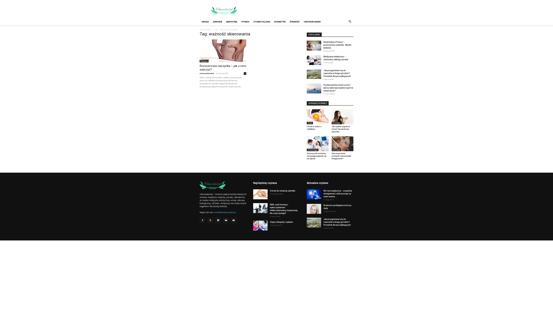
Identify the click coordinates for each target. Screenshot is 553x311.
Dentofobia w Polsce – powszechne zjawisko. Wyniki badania (337, 45)
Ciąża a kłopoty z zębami (281, 222)
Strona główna (205, 29)
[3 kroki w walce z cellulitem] (318, 116)
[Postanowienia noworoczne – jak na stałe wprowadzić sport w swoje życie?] (314, 88)
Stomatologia (261, 21)
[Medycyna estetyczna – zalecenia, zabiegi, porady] (314, 60)
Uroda (205, 21)
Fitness (245, 21)
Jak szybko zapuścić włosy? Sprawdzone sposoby (341, 129)
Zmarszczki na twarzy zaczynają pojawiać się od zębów (316, 156)
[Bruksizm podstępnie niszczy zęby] (314, 209)
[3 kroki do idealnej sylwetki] (260, 194)
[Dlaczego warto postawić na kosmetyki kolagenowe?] (343, 143)
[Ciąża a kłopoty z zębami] (260, 226)
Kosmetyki (280, 21)
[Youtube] (233, 220)
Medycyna (231, 21)
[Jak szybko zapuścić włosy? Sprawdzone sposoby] (343, 116)
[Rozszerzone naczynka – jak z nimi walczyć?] (223, 50)
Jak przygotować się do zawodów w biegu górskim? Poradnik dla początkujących (337, 73)
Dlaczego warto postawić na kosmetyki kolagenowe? (341, 156)
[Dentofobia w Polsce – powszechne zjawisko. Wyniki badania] (314, 46)
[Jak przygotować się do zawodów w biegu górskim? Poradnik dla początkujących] (314, 74)
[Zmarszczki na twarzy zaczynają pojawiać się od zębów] (318, 143)
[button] (349, 22)
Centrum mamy (312, 21)
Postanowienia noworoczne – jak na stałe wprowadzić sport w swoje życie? (338, 88)
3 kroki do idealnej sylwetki (282, 191)
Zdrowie (217, 21)
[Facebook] (202, 220)
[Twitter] (210, 220)
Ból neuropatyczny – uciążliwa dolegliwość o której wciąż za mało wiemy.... (337, 194)
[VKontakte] (226, 220)
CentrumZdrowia (207, 73)
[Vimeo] (218, 220)
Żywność (295, 21)
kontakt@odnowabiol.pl (225, 212)
